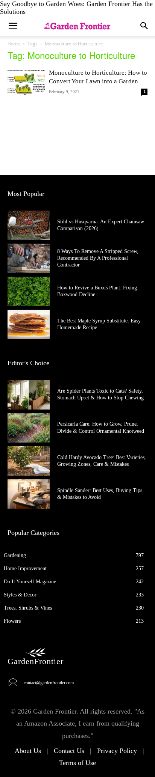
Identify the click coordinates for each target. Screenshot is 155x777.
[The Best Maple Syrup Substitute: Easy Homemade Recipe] (29, 324)
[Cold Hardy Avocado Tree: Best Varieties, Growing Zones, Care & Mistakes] (29, 461)
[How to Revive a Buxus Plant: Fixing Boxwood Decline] (29, 291)
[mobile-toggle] (13, 26)
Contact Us (69, 750)
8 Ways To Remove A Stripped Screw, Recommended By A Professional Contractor (97, 258)
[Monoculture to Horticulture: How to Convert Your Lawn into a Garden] (26, 82)
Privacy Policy (117, 750)
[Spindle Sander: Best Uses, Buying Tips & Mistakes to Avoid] (29, 494)
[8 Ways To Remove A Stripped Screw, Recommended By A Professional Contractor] (29, 258)
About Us (28, 750)
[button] (144, 26)
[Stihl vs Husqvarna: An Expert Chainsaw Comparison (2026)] (29, 225)
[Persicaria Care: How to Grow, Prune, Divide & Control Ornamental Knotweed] (29, 428)
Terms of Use (77, 762)
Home (14, 44)
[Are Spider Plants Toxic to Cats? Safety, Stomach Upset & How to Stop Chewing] (29, 394)
